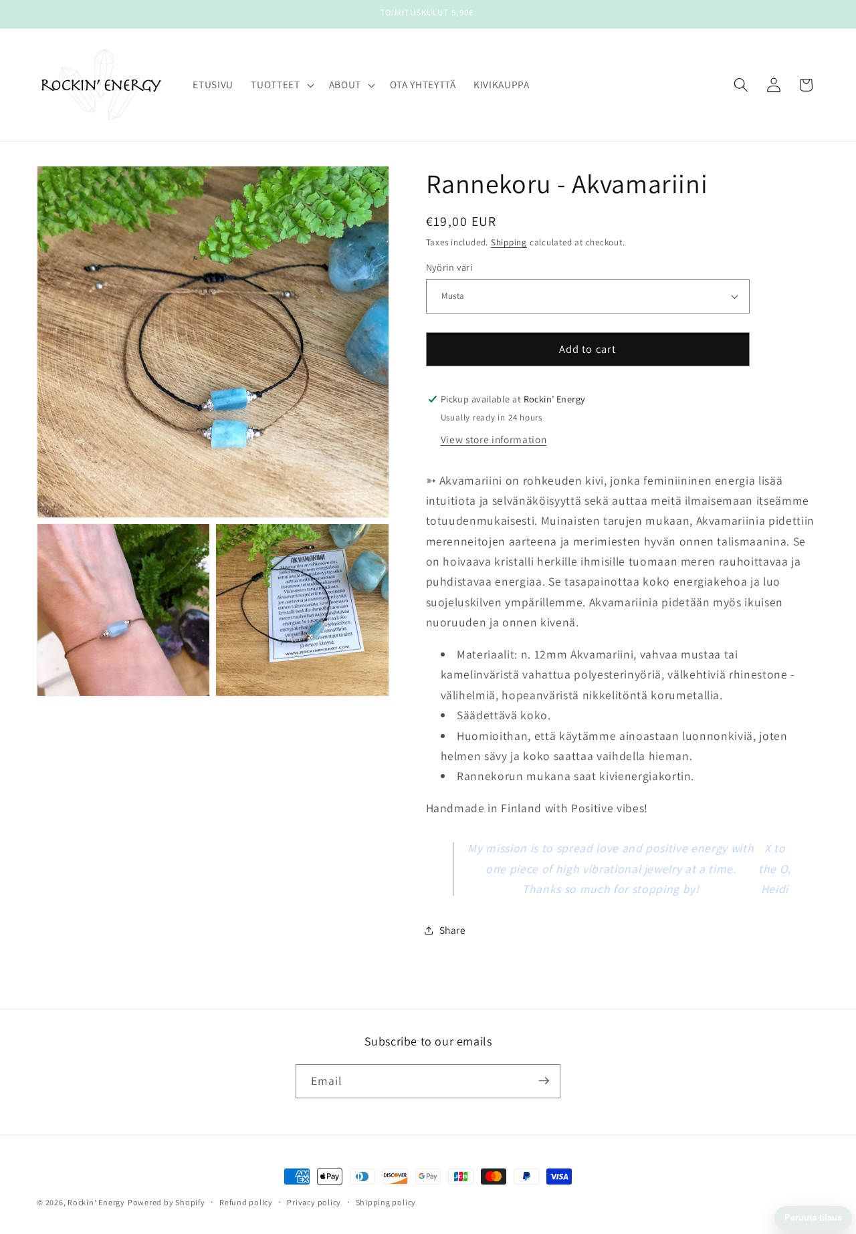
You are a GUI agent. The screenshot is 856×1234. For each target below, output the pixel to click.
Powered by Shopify (166, 1202)
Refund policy (246, 1202)
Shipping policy (386, 1202)
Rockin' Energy (96, 1202)
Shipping (509, 242)
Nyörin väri (449, 267)
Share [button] (452, 930)
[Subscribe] (544, 1081)
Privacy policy (314, 1202)
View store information (494, 439)
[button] (281, 85)
